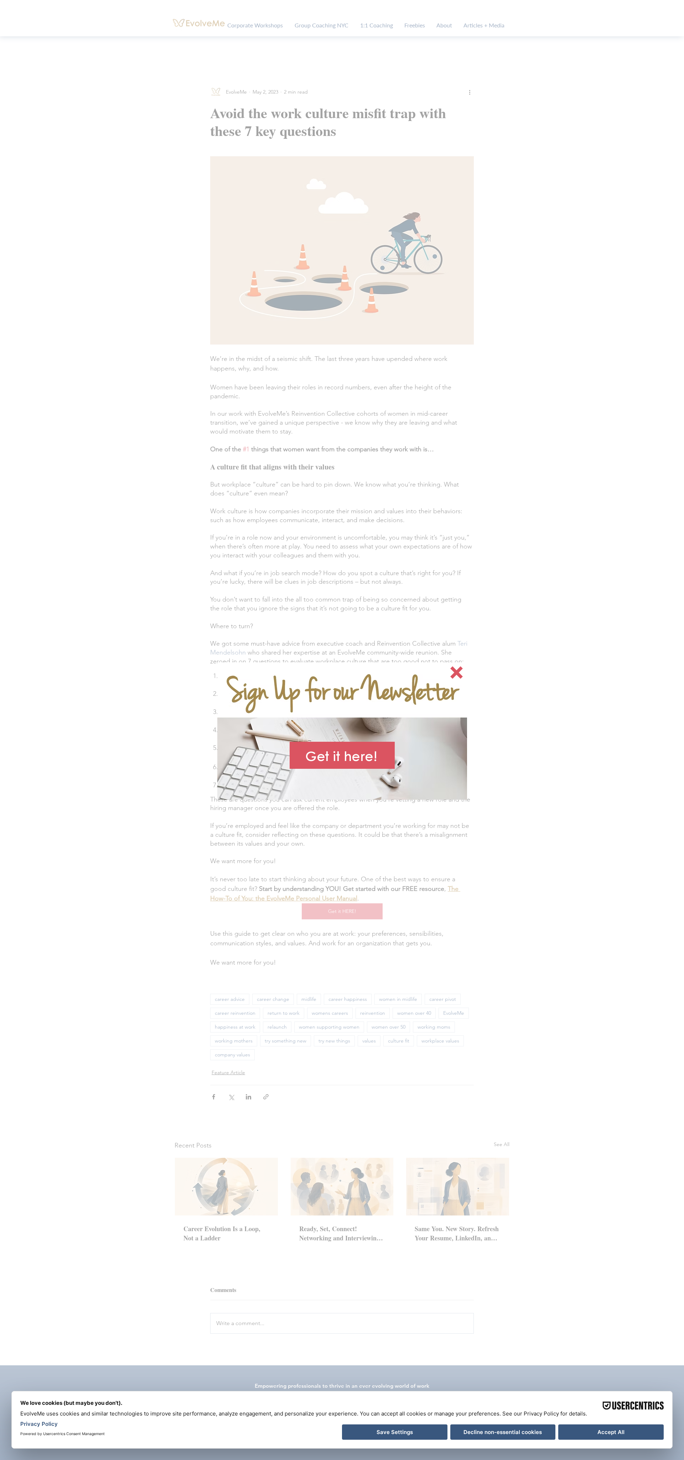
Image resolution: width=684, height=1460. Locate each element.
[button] (456, 672)
